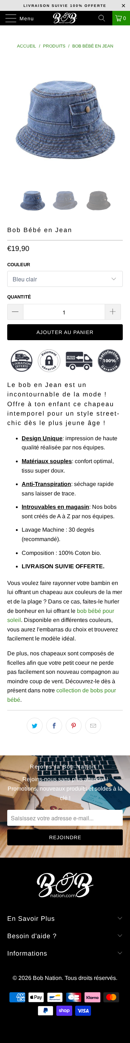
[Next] (116, 116)
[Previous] (14, 116)
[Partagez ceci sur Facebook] (54, 726)
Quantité (19, 297)
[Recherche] (104, 18)
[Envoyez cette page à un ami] (93, 726)
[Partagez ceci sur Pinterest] (74, 726)
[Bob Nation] (65, 18)
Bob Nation (47, 978)
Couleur (18, 264)
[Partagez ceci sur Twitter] (35, 726)
